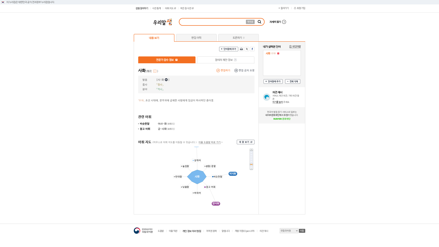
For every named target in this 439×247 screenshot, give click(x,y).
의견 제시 (264, 231)
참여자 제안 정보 (224, 60)
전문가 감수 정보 (165, 60)
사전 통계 (156, 8)
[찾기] (259, 22)
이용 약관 (173, 231)
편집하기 (225, 70)
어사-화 (166, 123)
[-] (251, 169)
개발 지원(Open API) (244, 231)
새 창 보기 (244, 142)
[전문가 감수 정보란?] (176, 60)
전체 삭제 (294, 81)
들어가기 (285, 8)
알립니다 (226, 231)
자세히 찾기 (275, 21)
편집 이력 (196, 37)
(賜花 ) (152, 71)
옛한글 (250, 22)
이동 (302, 231)
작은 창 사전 (185, 8)
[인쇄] (241, 49)
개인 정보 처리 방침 (191, 231)
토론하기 (239, 37)
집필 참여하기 (142, 8)
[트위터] (247, 49)
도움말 (161, 231)
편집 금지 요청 (246, 70)
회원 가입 (301, 8)
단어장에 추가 (230, 49)
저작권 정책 (211, 231)
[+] (251, 149)
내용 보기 (154, 38)
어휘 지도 (169, 8)
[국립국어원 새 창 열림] (143, 230)
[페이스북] (252, 49)
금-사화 (166, 128)
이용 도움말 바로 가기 (210, 142)
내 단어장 (296, 46)
